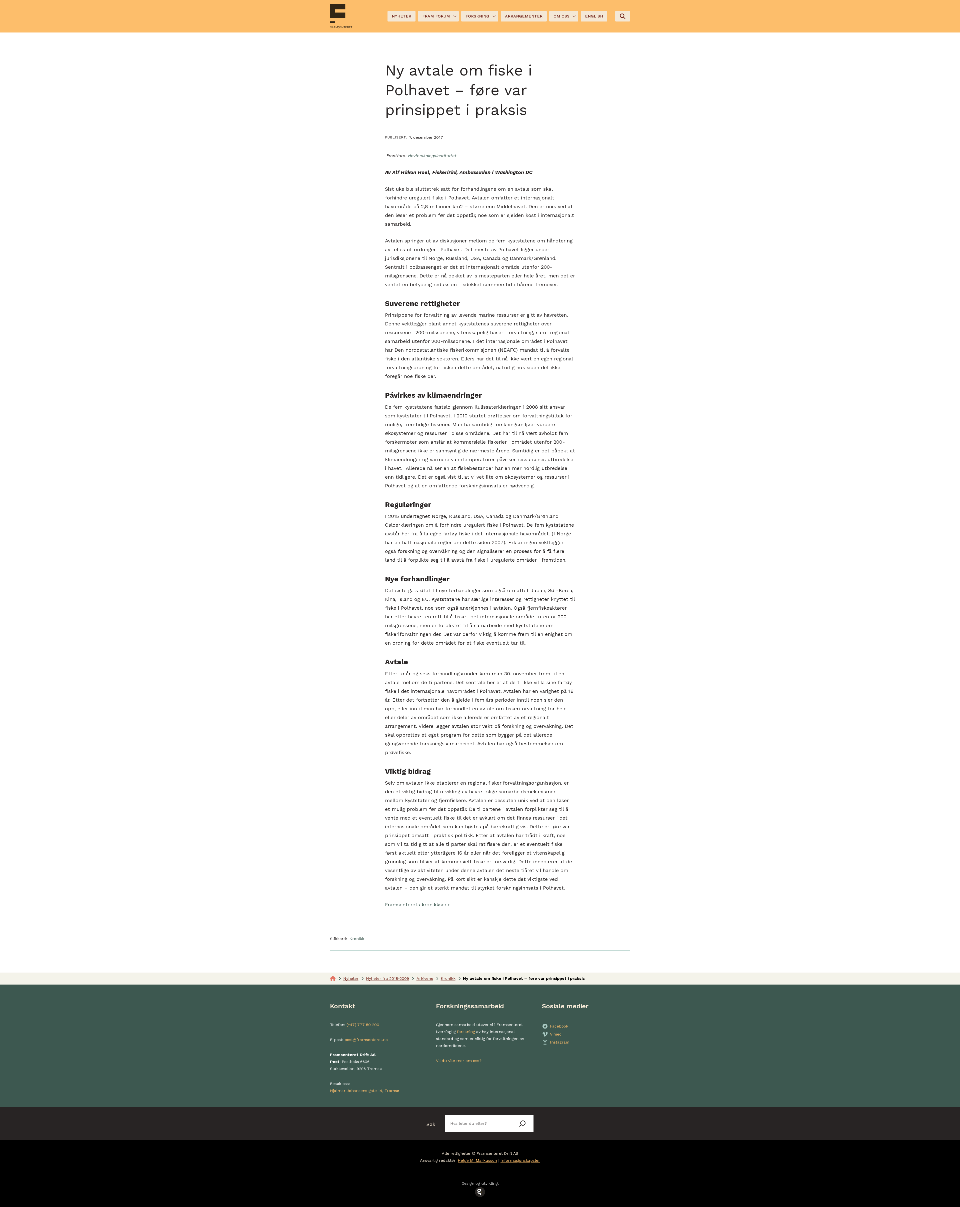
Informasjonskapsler (520, 1160)
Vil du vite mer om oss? (459, 1060)
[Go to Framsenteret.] (333, 978)
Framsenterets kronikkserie (417, 905)
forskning (466, 1031)
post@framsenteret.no (366, 1039)
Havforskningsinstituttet (432, 155)
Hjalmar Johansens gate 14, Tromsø (364, 1090)
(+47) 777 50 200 (362, 1024)
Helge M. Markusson (477, 1160)
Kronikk (357, 938)
